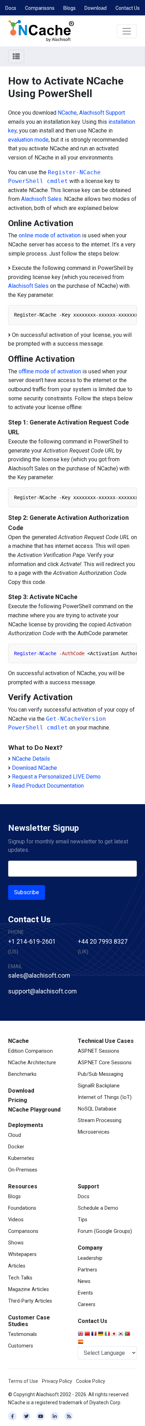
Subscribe (26, 892)
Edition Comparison (30, 1051)
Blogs (69, 8)
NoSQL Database (97, 1109)
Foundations (22, 1208)
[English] (81, 1334)
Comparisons (40, 8)
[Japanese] (114, 1334)
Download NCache (34, 768)
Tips (82, 1220)
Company (90, 1247)
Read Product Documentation (48, 785)
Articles (16, 1266)
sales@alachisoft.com (39, 975)
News (84, 1281)
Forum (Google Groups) (105, 1231)
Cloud (14, 1135)
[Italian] (108, 1334)
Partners (87, 1270)
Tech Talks (20, 1278)
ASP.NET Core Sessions (105, 1063)
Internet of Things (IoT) (105, 1097)
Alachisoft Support (102, 112)
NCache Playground (34, 1109)
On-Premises (22, 1170)
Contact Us (127, 8)
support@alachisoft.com (42, 991)
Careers (86, 1305)
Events (85, 1293)
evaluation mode (28, 139)
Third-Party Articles (30, 1301)
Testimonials (22, 1334)
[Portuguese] (128, 1334)
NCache (67, 112)
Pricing (17, 1100)
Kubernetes (21, 1158)
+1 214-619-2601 (32, 941)
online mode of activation (50, 235)
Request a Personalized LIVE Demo (56, 776)
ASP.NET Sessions (98, 1051)
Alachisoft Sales (41, 199)
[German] (101, 1334)
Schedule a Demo (98, 1208)
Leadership (90, 1258)
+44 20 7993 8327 (103, 941)
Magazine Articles (28, 1289)
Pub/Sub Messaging (100, 1074)
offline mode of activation (50, 371)
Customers (20, 1346)
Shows (16, 1243)
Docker (16, 1147)
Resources (22, 1186)
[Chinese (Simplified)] (87, 1334)
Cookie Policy (90, 1381)
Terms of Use (23, 1381)
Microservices (93, 1132)
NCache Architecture (32, 1063)
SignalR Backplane (99, 1086)
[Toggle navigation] (127, 31)
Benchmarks (22, 1074)
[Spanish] (81, 1342)
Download (95, 8)
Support (88, 1186)
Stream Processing (99, 1120)
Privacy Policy (57, 1381)
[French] (94, 1334)
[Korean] (121, 1334)
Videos (16, 1220)
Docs (10, 8)
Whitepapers (22, 1254)
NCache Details (31, 758)
